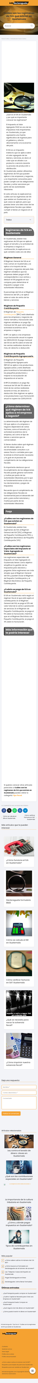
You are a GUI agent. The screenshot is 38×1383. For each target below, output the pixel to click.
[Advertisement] (19, 63)
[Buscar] (31, 25)
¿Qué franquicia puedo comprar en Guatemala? (19, 1293)
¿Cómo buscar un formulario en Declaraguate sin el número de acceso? (19, 1267)
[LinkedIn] (20, 810)
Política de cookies (8, 1354)
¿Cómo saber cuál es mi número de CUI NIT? (19, 1261)
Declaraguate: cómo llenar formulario (18, 1282)
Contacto (5, 1346)
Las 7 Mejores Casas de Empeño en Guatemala (18, 1273)
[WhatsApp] (14, 810)
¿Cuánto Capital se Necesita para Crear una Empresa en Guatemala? (18, 1298)
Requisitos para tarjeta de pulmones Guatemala (17, 1365)
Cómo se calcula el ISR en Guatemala (9, 817)
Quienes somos (7, 1349)
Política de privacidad (9, 1356)
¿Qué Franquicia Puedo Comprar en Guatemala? (15, 1303)
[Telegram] (25, 810)
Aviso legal (5, 1351)
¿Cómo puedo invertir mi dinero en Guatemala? (19, 1312)
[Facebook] (4, 810)
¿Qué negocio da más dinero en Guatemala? (18, 1308)
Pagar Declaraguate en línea (15, 1278)
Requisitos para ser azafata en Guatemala (15, 1367)
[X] (9, 810)
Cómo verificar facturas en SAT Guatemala (29, 817)
